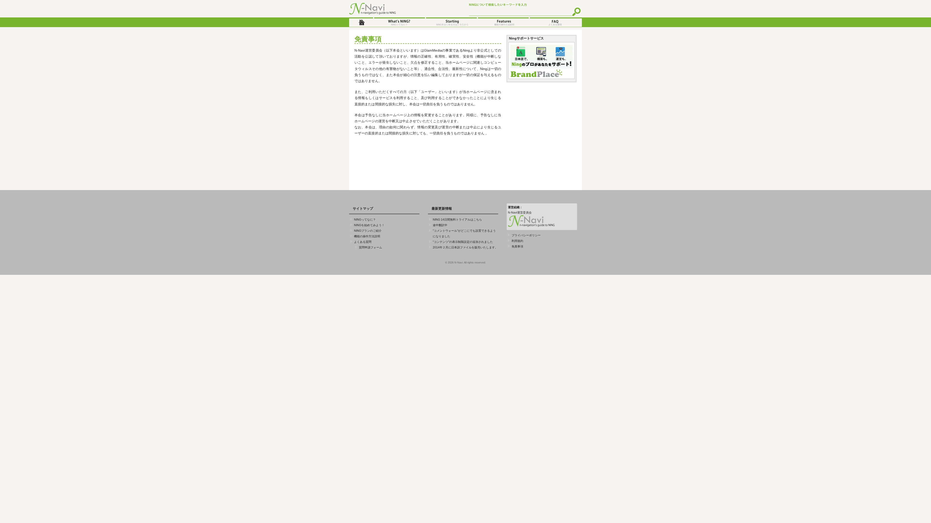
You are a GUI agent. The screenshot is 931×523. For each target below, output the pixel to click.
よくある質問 (555, 22)
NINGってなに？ (399, 22)
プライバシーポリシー (526, 235)
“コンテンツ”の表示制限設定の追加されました (463, 242)
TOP (361, 22)
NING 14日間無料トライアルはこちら (457, 219)
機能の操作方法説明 (503, 22)
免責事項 (517, 246)
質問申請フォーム (370, 247)
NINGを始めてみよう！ (451, 22)
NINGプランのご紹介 (368, 230)
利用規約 (517, 241)
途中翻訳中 (440, 225)
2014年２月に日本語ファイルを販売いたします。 (465, 247)
